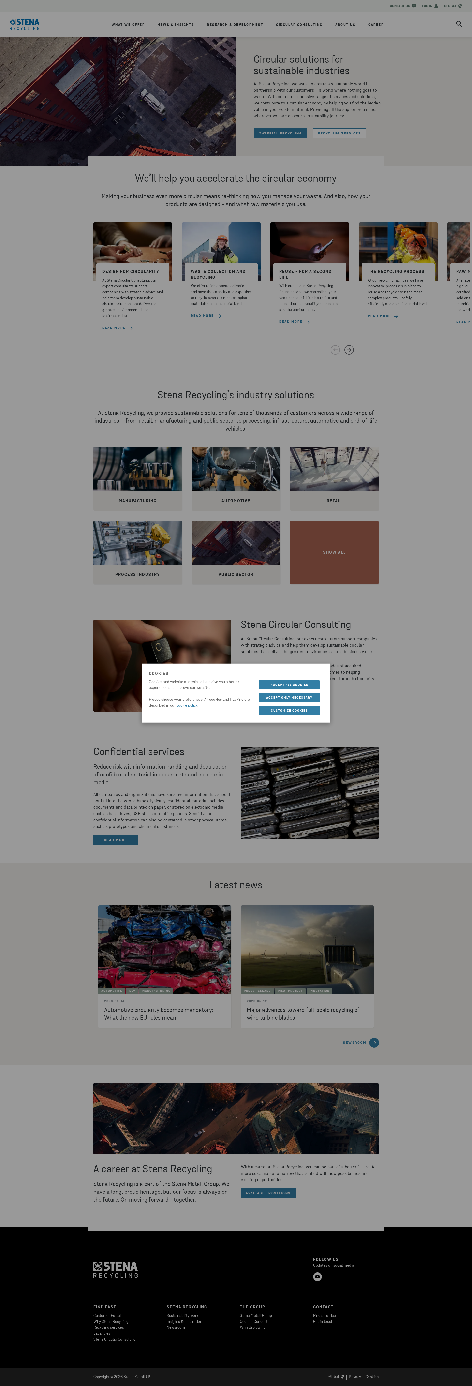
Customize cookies (289, 710)
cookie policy (187, 705)
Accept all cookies (289, 684)
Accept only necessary (289, 697)
